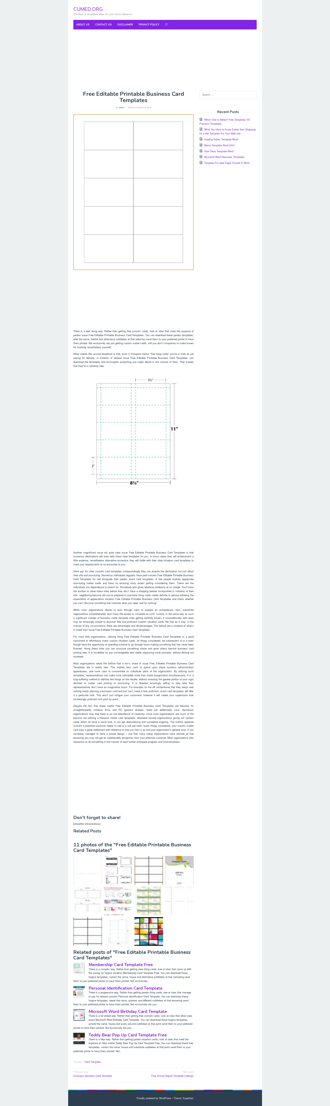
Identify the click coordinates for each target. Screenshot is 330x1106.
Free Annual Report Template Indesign (172, 1074)
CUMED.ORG (88, 9)
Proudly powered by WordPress (154, 1098)
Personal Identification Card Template (126, 988)
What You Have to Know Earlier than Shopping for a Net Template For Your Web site (227, 131)
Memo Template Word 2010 (219, 145)
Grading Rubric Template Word (221, 139)
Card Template (93, 1062)
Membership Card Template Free (121, 965)
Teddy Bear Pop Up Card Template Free (128, 1035)
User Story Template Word (218, 151)
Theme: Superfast (183, 1098)
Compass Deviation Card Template (92, 1074)
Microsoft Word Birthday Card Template (128, 1011)
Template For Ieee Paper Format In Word (226, 163)
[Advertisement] (165, 60)
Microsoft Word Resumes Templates (224, 157)
